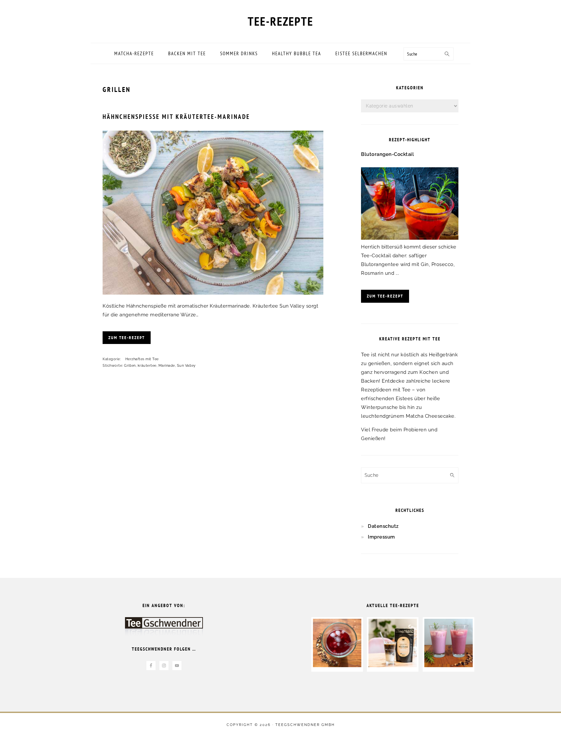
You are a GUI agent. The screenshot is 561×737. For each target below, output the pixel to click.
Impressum (381, 537)
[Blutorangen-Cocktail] (409, 238)
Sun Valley (186, 365)
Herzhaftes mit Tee (142, 359)
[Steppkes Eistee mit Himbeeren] (337, 665)
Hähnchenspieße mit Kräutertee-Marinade (176, 117)
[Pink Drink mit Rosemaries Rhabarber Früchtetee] (448, 665)
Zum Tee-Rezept (126, 337)
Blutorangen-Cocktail (387, 154)
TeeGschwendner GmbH (305, 725)
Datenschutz (383, 526)
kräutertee (147, 365)
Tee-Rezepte (280, 21)
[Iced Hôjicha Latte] (392, 665)
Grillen (130, 365)
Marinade (166, 365)
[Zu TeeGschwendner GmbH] (164, 629)
